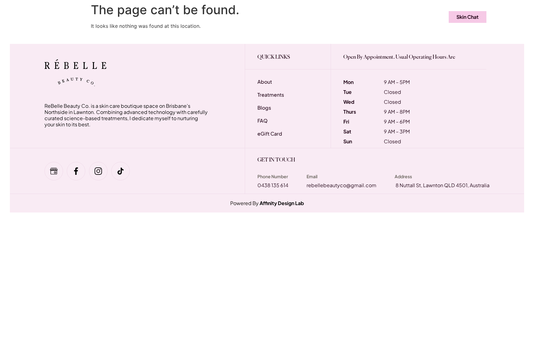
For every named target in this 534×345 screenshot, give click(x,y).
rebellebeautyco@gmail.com (341, 185)
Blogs (359, 16)
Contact (390, 16)
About (330, 16)
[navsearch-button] (424, 17)
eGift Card (158, 16)
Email (312, 176)
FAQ (126, 16)
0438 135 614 (272, 185)
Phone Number (272, 176)
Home (55, 16)
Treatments (90, 16)
